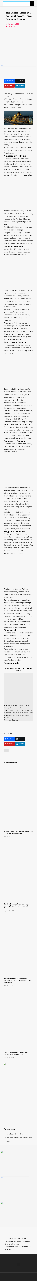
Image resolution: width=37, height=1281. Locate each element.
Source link (8, 733)
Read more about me (11, 720)
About (11, 1134)
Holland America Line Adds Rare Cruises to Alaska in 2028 (16, 1054)
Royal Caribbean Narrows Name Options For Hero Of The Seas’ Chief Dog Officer (17, 980)
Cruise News (19, 1134)
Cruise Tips (18, 1138)
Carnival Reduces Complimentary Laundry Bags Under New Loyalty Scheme (16, 906)
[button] (18, 1264)
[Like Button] (6, 750)
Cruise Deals (27, 1138)
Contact (7, 1141)
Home (6, 1134)
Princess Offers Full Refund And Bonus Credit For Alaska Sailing (18, 832)
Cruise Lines (9, 1138)
